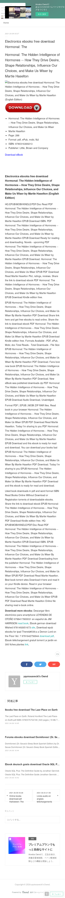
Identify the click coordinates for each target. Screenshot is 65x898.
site (33, 627)
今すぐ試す (42, 14)
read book (23, 623)
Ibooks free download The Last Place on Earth (31, 709)
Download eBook (14, 154)
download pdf (47, 636)
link (26, 644)
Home (6, 22)
